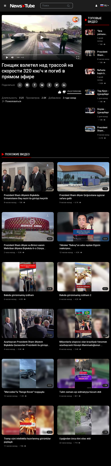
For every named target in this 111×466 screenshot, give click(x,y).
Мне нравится (59, 92)
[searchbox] (52, 5)
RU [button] (105, 5)
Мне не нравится (64, 92)
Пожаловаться (13, 101)
